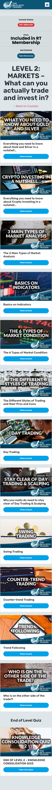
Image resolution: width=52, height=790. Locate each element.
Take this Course (26, 56)
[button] (47, 4)
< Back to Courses (26, 106)
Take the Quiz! (26, 769)
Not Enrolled (26, 25)
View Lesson (26, 156)
